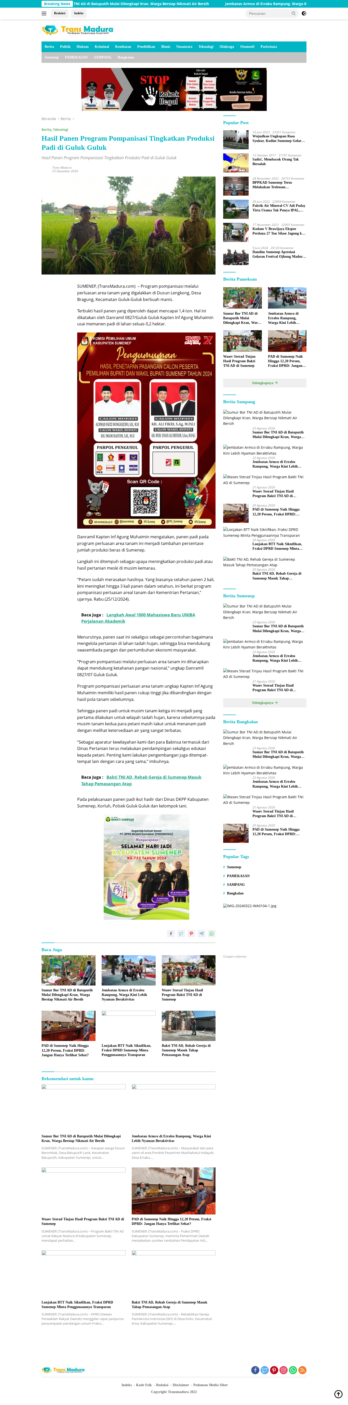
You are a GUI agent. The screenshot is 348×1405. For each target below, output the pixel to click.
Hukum (83, 47)
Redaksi (59, 13)
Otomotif (247, 47)
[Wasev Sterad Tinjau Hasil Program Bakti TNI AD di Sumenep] (189, 970)
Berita (49, 47)
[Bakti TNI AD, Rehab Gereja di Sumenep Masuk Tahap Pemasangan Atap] (189, 1026)
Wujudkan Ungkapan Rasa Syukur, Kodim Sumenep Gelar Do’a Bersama (276, 138)
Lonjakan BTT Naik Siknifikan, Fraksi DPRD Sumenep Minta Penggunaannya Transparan (126, 1050)
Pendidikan (146, 47)
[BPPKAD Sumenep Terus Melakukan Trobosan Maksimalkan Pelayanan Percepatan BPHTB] (236, 186)
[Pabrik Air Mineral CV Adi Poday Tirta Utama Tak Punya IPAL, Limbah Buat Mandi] (236, 209)
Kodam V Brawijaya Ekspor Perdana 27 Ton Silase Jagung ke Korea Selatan (277, 231)
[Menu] (45, 13)
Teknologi (205, 47)
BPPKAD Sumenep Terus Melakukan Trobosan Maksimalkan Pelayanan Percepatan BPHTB (272, 184)
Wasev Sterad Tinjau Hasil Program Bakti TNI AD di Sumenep (182, 994)
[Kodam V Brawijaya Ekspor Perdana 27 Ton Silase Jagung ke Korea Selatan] (236, 232)
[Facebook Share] (171, 933)
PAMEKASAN (76, 57)
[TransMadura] (80, 29)
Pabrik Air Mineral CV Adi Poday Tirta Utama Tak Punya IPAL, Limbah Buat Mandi (278, 208)
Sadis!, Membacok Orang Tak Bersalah (275, 161)
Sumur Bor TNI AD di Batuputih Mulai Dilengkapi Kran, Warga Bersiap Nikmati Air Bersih (67, 994)
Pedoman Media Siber (210, 1385)
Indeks (79, 13)
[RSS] (302, 1370)
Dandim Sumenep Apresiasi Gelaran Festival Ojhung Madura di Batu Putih (278, 254)
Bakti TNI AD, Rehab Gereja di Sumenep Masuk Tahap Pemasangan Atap (186, 1050)
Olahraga (227, 47)
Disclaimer (181, 1385)
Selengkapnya (263, 383)
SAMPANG (103, 57)
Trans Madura (62, 167)
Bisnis (165, 47)
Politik (65, 47)
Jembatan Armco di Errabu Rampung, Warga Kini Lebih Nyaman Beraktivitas (234, 4)
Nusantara (184, 47)
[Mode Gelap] (303, 13)
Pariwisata (269, 47)
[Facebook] (255, 1370)
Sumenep (52, 57)
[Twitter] (265, 1370)
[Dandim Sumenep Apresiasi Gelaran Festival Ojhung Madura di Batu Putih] (236, 255)
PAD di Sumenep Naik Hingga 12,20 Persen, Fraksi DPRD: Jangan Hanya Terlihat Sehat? (65, 1050)
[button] (294, 13)
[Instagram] (283, 1370)
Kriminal (102, 47)
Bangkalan (126, 57)
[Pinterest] (274, 1370)
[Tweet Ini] (181, 933)
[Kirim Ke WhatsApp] (212, 933)
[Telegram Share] (201, 933)
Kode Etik (144, 1385)
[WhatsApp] (293, 1370)
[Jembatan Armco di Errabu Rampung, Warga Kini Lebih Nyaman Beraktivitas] (129, 970)
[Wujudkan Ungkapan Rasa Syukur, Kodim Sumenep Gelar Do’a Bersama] (236, 139)
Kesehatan (123, 47)
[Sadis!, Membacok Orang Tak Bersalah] (236, 162)
